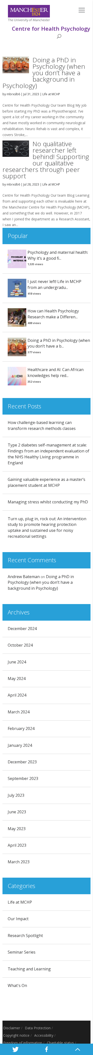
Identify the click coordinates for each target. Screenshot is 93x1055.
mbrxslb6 (13, 94)
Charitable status (60, 1042)
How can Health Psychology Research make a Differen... (53, 314)
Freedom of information (22, 1042)
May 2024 (17, 678)
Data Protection (38, 1028)
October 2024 (20, 645)
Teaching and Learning (29, 969)
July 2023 (16, 795)
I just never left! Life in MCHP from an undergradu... (54, 284)
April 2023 (17, 845)
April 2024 (17, 695)
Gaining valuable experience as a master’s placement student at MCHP (46, 482)
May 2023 (17, 828)
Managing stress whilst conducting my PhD (48, 502)
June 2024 (17, 662)
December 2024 (22, 628)
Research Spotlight (25, 935)
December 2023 (22, 762)
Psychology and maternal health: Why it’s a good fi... (58, 255)
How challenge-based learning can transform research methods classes (42, 425)
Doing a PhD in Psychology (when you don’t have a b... (59, 343)
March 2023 (19, 862)
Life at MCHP (51, 94)
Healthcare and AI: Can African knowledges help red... (56, 372)
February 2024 (21, 728)
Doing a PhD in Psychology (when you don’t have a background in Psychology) (43, 72)
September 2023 (23, 778)
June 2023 (17, 812)
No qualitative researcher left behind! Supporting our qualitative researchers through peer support (45, 159)
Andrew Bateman (24, 576)
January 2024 (20, 745)
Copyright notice (16, 1035)
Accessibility (43, 1035)
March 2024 (19, 712)
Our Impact (18, 918)
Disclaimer (11, 1028)
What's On (17, 985)
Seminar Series (21, 952)
